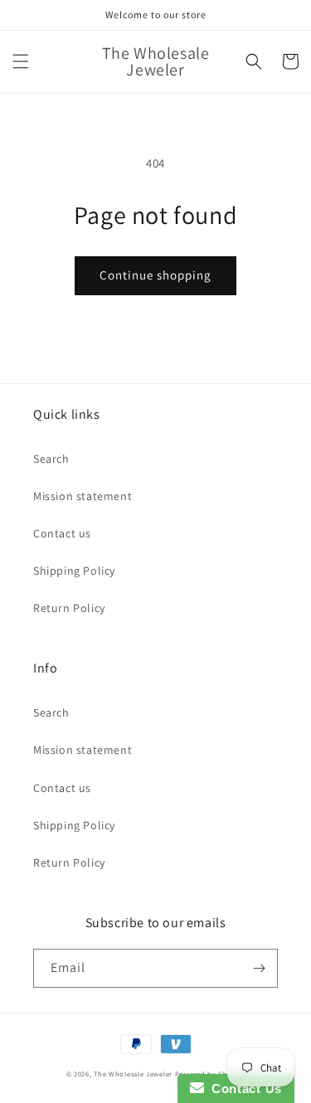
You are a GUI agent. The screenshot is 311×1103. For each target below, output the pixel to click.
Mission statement (82, 495)
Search (51, 458)
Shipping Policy (74, 570)
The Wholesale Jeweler (133, 1073)
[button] (20, 61)
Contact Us (243, 1088)
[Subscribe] (259, 968)
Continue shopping (155, 275)
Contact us (62, 533)
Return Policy (69, 607)
